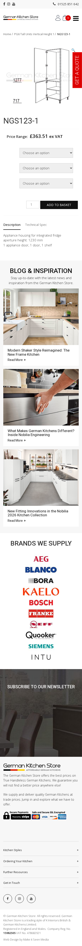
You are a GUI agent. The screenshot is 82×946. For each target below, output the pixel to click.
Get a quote (77, 70)
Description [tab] (12, 224)
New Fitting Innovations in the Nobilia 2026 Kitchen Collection (38, 513)
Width (8, 148)
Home (7, 34)
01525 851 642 (68, 4)
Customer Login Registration (58, 18)
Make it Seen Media (36, 939)
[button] (73, 50)
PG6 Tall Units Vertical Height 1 (34, 34)
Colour (9, 164)
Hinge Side (11, 179)
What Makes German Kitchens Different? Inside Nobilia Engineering (41, 433)
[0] (65, 18)
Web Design (11, 939)
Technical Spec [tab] (36, 224)
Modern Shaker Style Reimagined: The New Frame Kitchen (39, 352)
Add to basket (59, 205)
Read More (15, 360)
